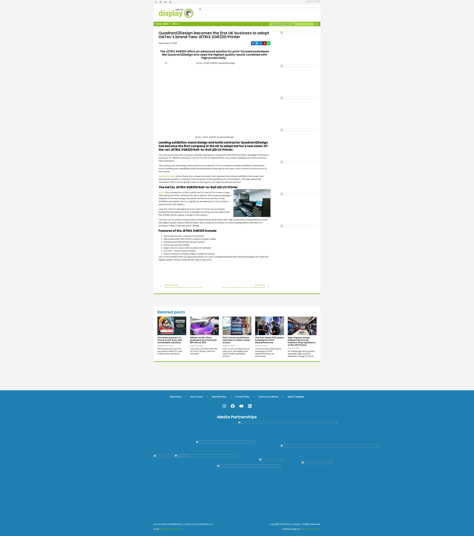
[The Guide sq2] (299, 66)
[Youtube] (165, 2)
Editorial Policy (219, 396)
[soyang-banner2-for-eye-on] (299, 33)
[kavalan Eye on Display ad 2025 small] (299, 130)
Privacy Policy (242, 396)
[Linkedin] (170, 2)
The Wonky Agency (310, 529)
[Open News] (170, 23)
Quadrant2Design (167, 176)
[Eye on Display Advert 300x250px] (299, 226)
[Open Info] (179, 23)
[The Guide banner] (258, 9)
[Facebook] (160, 2)
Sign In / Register (295, 396)
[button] (253, 43)
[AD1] (299, 194)
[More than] (299, 162)
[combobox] (291, 24)
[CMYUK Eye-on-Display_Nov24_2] (299, 98)
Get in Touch (196, 396)
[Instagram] (156, 2)
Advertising (175, 396)
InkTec (162, 192)
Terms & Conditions (268, 396)
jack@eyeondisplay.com (171, 529)
